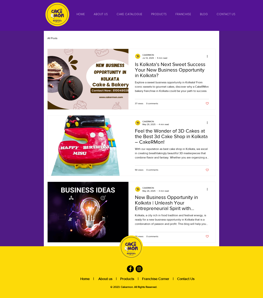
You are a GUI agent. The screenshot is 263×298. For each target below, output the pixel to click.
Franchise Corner (155, 279)
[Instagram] (139, 268)
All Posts (52, 38)
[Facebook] (130, 268)
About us (105, 279)
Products (128, 279)
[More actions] (208, 56)
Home (85, 279)
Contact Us (184, 279)
